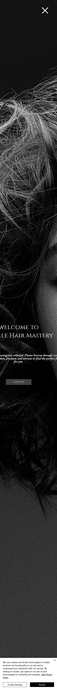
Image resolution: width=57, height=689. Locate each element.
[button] (45, 10)
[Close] (52, 661)
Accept (42, 684)
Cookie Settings (15, 684)
